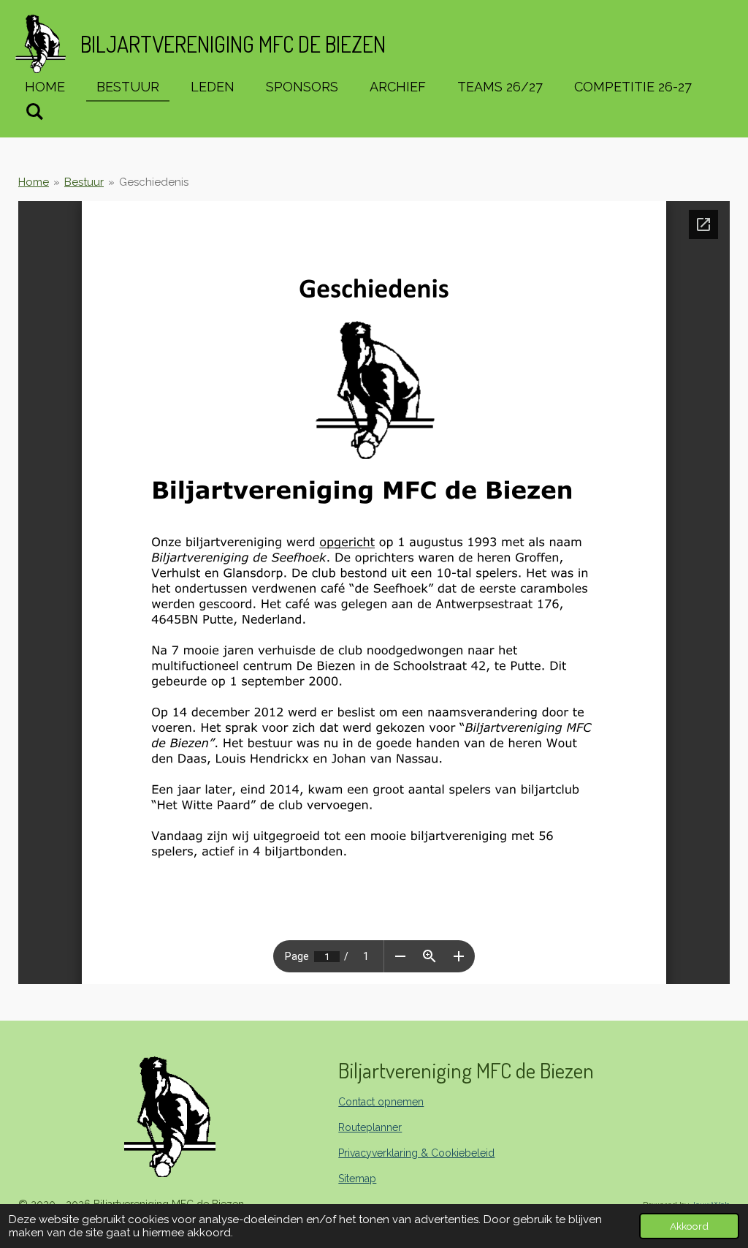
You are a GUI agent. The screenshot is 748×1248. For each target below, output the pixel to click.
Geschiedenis (153, 182)
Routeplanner (370, 1127)
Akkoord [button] (689, 1226)
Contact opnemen (381, 1102)
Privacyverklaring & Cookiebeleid (416, 1153)
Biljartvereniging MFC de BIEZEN (233, 44)
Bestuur (84, 182)
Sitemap (357, 1178)
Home (33, 182)
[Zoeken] (34, 111)
